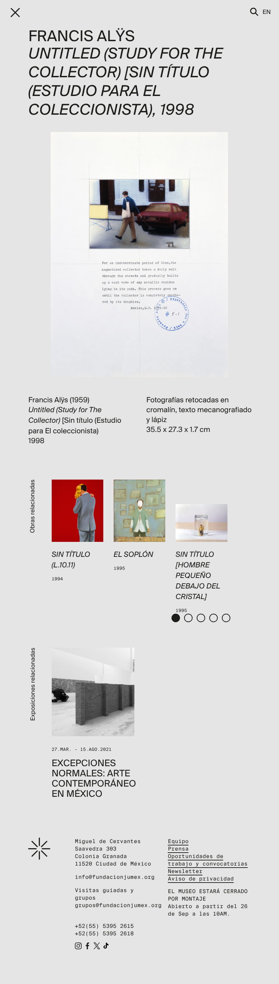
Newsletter (185, 871)
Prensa (178, 848)
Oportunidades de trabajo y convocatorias (207, 860)
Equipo (178, 841)
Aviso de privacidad (201, 878)
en (267, 12)
